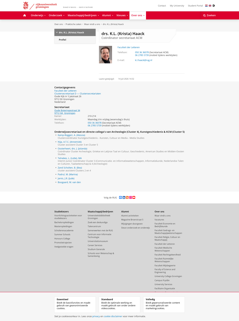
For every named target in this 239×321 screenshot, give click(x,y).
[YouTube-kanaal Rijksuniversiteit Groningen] (133, 197)
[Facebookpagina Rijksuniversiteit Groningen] (120, 197)
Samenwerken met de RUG (100, 230)
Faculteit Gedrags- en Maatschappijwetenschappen (168, 232)
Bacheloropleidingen (64, 222)
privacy (96, 316)
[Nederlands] (206, 6)
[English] (210, 6)
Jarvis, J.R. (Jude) (66, 178)
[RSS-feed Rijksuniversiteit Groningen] (127, 197)
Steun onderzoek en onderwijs (135, 227)
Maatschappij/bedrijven (100, 211)
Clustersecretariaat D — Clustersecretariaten (77, 93)
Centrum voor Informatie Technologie (99, 236)
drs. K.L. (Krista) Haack (113, 24)
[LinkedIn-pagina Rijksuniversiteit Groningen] (123, 197)
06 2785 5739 (142, 55)
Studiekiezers (61, 211)
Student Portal (195, 5)
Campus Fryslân (162, 280)
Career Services (95, 245)
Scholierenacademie (63, 230)
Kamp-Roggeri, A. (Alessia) (71, 135)
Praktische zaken (73, 24)
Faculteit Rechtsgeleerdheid (168, 254)
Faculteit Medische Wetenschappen (163, 249)
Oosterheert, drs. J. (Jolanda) (72, 148)
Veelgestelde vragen (63, 246)
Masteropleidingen (63, 226)
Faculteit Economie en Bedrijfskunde (165, 225)
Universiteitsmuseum (98, 241)
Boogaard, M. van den (69, 182)
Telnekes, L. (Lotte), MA (70, 158)
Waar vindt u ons (92, 24)
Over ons (58, 24)
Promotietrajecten (63, 242)
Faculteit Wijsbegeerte (165, 265)
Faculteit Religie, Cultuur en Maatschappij (167, 238)
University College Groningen (168, 276)
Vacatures (159, 219)
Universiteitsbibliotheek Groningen (99, 217)
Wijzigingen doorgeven (132, 223)
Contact (162, 5)
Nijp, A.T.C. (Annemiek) (70, 141)
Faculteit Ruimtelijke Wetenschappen (164, 260)
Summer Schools (62, 234)
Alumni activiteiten (130, 215)
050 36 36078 (142, 52)
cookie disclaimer (113, 316)
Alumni (125, 211)
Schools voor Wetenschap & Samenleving (101, 255)
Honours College (62, 238)
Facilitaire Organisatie (165, 288)
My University (177, 5)
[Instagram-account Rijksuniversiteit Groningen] (130, 197)
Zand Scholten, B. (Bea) (70, 167)
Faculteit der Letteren (129, 47)
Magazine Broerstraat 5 (132, 219)
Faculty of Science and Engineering (165, 271)
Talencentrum (94, 226)
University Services (163, 284)
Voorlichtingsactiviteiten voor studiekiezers (68, 217)
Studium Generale (96, 249)
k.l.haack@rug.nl (143, 60)
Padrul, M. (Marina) (68, 174)
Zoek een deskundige (98, 222)
